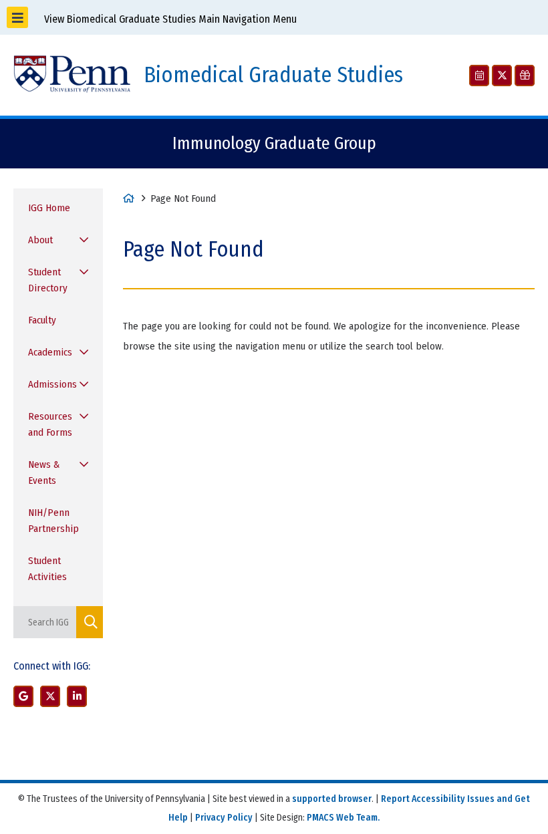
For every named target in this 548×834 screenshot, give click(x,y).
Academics (50, 352)
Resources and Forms (50, 424)
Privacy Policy (224, 817)
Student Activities (47, 569)
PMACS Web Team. (343, 817)
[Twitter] (502, 75)
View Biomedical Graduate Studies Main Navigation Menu (169, 19)
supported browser (332, 799)
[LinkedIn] (77, 696)
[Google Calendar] (23, 696)
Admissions (52, 384)
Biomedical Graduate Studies (273, 75)
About (40, 240)
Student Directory (47, 280)
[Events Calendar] (479, 75)
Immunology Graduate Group (274, 143)
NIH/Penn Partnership (53, 521)
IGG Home (49, 208)
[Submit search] (89, 622)
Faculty (42, 320)
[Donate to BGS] (525, 75)
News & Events (43, 472)
